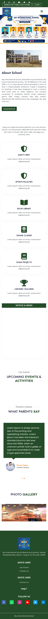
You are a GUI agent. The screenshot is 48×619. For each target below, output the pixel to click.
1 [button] (23, 479)
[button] (19, 42)
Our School (24, 567)
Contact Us (24, 571)
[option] (24, 447)
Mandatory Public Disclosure (17, 5)
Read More (8, 109)
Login (37, 5)
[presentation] (4, 30)
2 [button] (25, 479)
